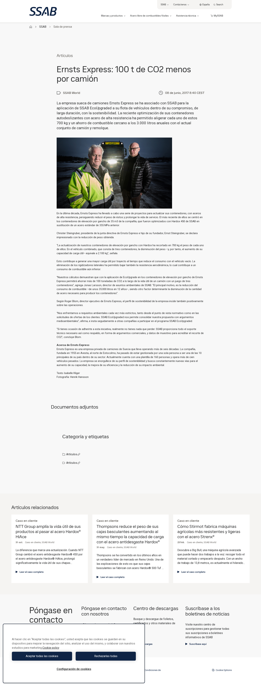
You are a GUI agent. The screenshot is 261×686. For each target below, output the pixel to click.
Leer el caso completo (32, 571)
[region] (74, 653)
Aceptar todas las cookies (42, 656)
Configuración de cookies (74, 669)
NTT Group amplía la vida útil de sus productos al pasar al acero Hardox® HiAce (48, 531)
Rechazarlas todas (105, 656)
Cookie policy (50, 647)
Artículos (71, 454)
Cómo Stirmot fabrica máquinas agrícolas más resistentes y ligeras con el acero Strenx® (208, 531)
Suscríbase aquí (197, 644)
